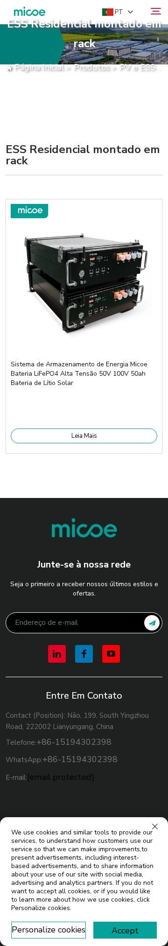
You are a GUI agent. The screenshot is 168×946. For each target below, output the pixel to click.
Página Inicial (39, 67)
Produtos (92, 67)
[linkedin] (57, 654)
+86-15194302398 (74, 742)
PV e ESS (137, 67)
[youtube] (111, 654)
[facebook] (84, 654)
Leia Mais (84, 436)
